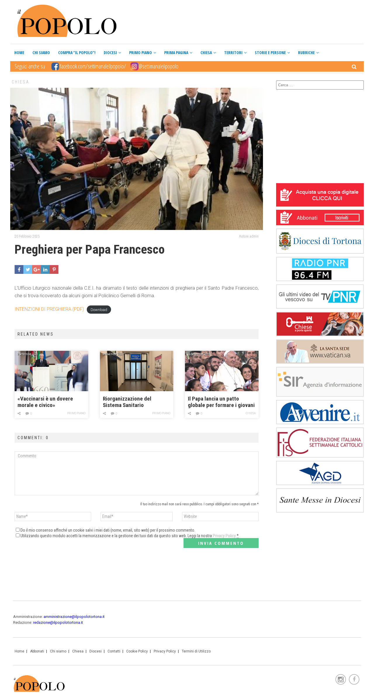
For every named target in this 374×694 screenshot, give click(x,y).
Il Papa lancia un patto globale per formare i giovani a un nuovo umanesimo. (221, 402)
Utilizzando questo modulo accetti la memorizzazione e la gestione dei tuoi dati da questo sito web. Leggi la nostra (129, 535)
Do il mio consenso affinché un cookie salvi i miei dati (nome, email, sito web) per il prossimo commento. (107, 530)
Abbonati (37, 651)
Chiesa (206, 52)
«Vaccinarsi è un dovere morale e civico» (45, 402)
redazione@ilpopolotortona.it (58, 622)
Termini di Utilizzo (196, 651)
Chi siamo (41, 52)
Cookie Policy (137, 651)
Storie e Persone (270, 52)
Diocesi (110, 52)
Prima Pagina (176, 52)
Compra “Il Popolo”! (77, 52)
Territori (233, 52)
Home (19, 52)
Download (99, 309)
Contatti (114, 651)
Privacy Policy (224, 535)
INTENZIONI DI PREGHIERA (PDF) (49, 309)
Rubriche (306, 52)
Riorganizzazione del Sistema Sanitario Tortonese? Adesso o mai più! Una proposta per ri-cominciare (132, 402)
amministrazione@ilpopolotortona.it (74, 616)
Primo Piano (140, 52)
